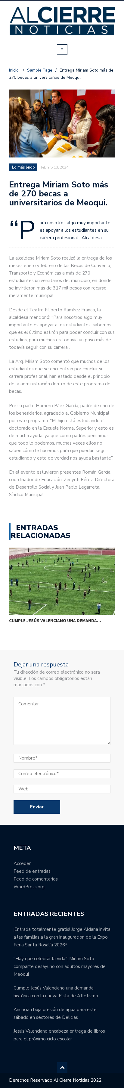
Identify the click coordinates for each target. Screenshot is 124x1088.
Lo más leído (23, 167)
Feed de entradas (32, 871)
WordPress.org (29, 887)
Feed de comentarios (36, 879)
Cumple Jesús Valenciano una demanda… (55, 620)
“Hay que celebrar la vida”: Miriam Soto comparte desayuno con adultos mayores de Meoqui (60, 966)
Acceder (22, 863)
